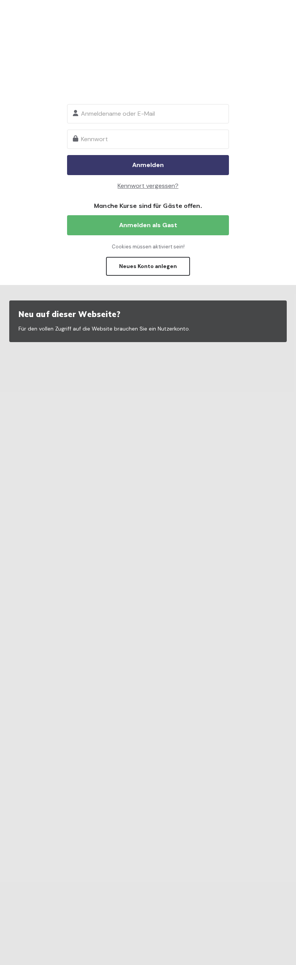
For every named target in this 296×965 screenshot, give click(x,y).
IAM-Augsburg (148, 54)
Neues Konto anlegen (148, 266)
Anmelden (148, 165)
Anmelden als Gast (148, 225)
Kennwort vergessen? (148, 186)
